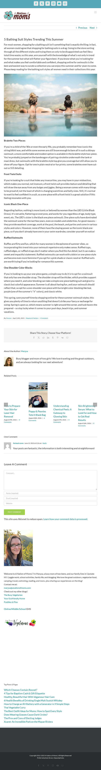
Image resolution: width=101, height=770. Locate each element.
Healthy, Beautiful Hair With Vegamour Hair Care (29, 696)
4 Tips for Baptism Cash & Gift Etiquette (24, 693)
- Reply (44, 443)
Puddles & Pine (11, 602)
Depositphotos (59, 758)
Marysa (8, 318)
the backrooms (18, 443)
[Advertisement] (50, 659)
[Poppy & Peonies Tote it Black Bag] (38, 383)
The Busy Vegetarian (13, 595)
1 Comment (44, 318)
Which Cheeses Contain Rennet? (20, 689)
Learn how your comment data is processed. (65, 519)
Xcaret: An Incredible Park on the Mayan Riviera (28, 721)
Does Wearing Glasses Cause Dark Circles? (25, 714)
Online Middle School (15, 609)
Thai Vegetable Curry (15, 707)
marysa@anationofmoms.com (17, 588)
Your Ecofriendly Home (14, 598)
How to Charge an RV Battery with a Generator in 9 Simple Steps (37, 704)
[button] (6, 405)
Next (92, 27)
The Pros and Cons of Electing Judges (23, 718)
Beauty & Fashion (32, 318)
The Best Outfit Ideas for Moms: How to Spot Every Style (33, 711)
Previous (82, 27)
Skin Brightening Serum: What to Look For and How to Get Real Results (87, 412)
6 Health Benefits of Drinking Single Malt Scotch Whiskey (33, 700)
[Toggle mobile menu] (95, 12)
